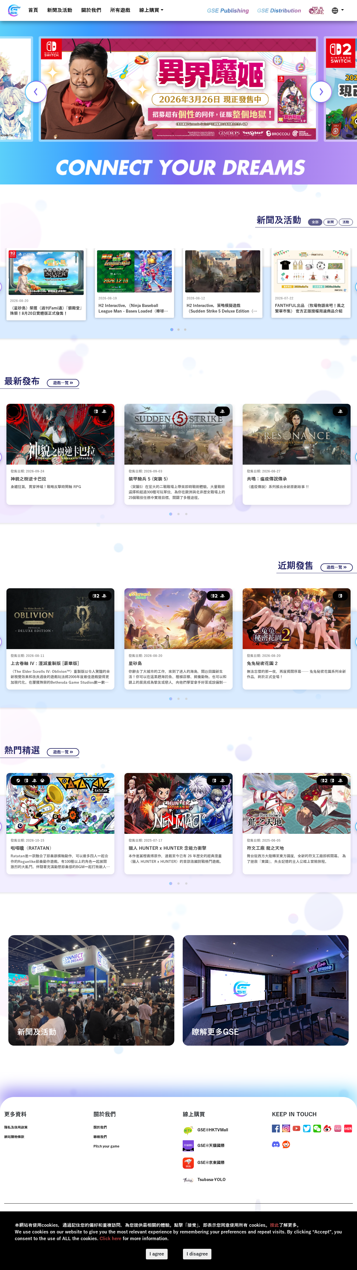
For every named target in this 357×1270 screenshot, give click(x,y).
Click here (110, 1238)
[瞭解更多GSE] (266, 990)
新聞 (330, 222)
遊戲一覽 (61, 383)
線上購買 (149, 10)
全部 (315, 222)
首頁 (33, 10)
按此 (274, 1225)
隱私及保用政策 (16, 1127)
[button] (337, 10)
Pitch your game (106, 1146)
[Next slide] (321, 92)
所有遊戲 (120, 10)
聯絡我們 (100, 1137)
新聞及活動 (59, 10)
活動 (345, 222)
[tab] (171, 329)
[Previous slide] (36, 92)
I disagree (197, 1254)
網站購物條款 (14, 1137)
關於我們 (91, 10)
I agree (156, 1254)
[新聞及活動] (91, 990)
